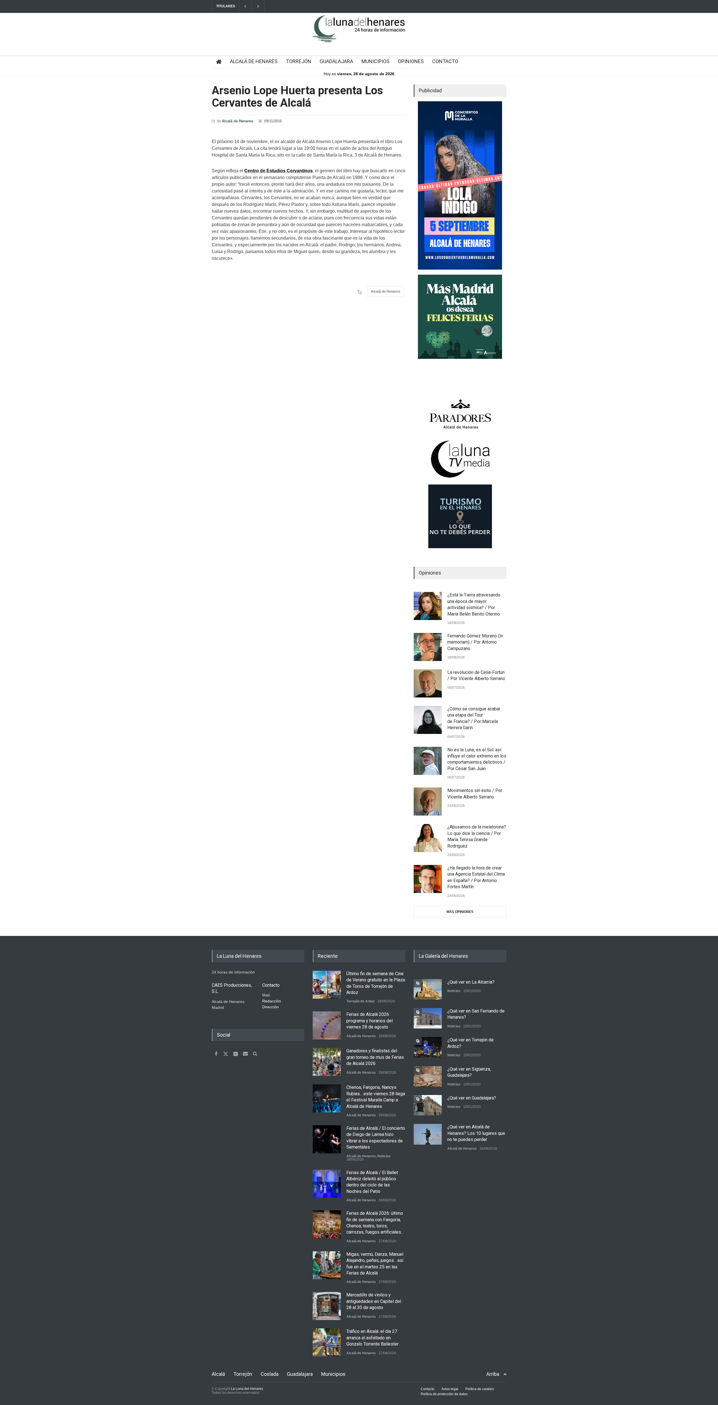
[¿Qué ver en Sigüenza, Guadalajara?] (428, 1076)
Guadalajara (300, 1374)
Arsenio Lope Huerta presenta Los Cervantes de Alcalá (297, 96)
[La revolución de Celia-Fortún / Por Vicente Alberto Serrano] (428, 683)
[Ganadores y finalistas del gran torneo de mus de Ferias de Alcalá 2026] (327, 1062)
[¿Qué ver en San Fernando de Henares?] (428, 1018)
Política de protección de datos (444, 1394)
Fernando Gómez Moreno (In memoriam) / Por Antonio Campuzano (475, 642)
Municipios (333, 1374)
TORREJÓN (298, 61)
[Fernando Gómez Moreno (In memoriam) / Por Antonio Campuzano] (428, 647)
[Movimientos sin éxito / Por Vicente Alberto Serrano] (428, 802)
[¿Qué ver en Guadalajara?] (428, 1105)
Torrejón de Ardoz (360, 1001)
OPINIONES (411, 61)
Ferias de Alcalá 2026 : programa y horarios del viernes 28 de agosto (369, 1021)
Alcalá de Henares (237, 121)
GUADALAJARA (336, 61)
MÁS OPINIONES (460, 912)
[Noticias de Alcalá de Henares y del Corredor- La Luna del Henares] (359, 33)
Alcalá (218, 1374)
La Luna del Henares (247, 1389)
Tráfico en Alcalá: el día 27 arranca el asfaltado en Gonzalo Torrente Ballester (372, 1338)
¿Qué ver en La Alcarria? (470, 982)
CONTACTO (445, 61)
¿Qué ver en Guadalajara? (471, 1098)
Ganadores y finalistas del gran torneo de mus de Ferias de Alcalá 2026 (375, 1057)
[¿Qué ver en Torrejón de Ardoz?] (428, 1047)
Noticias (384, 1156)
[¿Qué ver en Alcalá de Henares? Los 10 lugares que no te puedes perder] (428, 1134)
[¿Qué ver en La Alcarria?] (428, 989)
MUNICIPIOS (376, 61)
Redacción (271, 1001)
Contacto (427, 1389)
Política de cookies (479, 1389)
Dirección (270, 1007)
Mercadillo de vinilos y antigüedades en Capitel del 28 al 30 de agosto (373, 1301)
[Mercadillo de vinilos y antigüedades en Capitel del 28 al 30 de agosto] (327, 1306)
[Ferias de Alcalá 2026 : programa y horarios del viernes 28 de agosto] (327, 1025)
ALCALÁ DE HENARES (254, 61)
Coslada (270, 1374)
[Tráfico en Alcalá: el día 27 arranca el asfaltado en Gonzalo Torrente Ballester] (327, 1342)
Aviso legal (449, 1389)
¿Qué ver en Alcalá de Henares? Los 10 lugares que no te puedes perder (476, 1133)
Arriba (492, 1374)
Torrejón (242, 1374)
